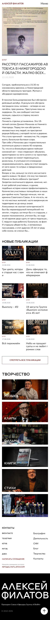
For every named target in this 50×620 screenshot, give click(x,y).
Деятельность (40, 538)
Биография (39, 533)
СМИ (35, 543)
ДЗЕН (4, 554)
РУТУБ (5, 549)
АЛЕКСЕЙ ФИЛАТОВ (13, 3)
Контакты (38, 558)
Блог (35, 548)
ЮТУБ (4, 544)
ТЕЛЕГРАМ (7, 538)
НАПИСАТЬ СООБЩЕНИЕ (13, 559)
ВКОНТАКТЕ (7, 533)
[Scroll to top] (44, 611)
